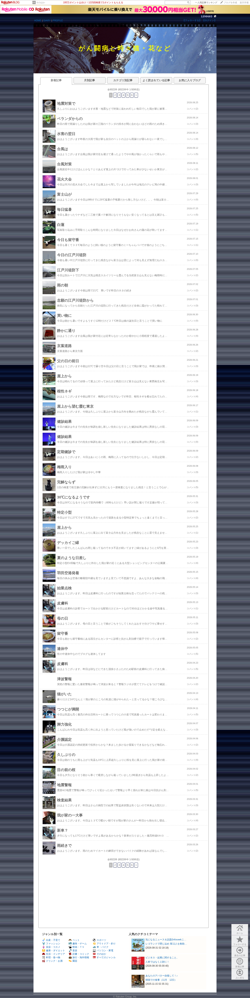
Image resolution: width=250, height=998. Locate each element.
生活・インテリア (55, 954)
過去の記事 (239, 955)
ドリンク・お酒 (54, 961)
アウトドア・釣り (106, 943)
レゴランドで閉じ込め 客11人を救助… (166, 943)
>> (206, 2)
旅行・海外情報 (80, 957)
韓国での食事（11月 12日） (161, 979)
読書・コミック (80, 954)
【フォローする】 (192, 20)
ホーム (239, 933)
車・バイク (103, 947)
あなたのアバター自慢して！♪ (161, 975)
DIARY (47, 20)
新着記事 (239, 966)
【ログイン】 (209, 20)
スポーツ (101, 940)
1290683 (206, 16)
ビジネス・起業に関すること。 (162, 957)
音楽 (74, 950)
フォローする (239, 944)
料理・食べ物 (53, 957)
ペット (76, 940)
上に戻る (239, 977)
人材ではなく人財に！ (157, 961)
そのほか (40, 2)
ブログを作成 (230, 2)
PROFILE (58, 20)
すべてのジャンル (106, 957)
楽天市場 (244, 2)
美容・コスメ (53, 947)
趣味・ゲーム (79, 943)
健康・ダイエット (55, 950)
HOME (37, 20)
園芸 (74, 961)
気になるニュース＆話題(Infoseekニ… (165, 939)
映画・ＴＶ (78, 947)
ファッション (53, 943)
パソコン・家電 (105, 950)
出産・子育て (53, 940)
